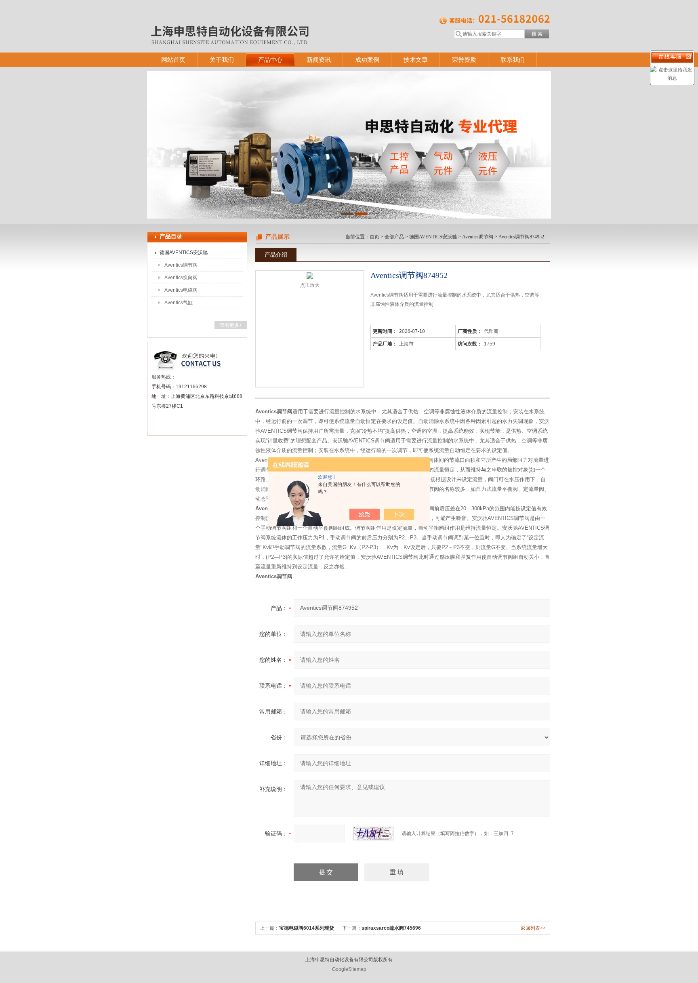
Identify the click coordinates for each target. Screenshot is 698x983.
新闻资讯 (319, 59)
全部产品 (394, 237)
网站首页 (173, 59)
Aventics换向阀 (181, 277)
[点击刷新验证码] (373, 833)
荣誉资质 (464, 59)
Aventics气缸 (178, 302)
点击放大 (310, 285)
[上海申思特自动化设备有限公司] (264, 18)
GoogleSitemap (349, 969)
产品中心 (270, 59)
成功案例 (367, 59)
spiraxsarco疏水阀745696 (391, 928)
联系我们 (512, 59)
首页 (374, 237)
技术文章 (416, 59)
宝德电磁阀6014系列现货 (306, 928)
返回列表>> (533, 928)
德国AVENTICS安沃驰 (184, 252)
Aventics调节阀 (181, 265)
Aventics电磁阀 (181, 290)
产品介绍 (276, 254)
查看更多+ (231, 325)
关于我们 (222, 59)
